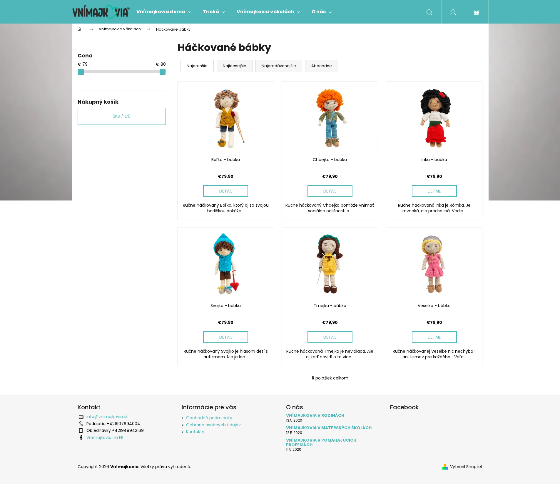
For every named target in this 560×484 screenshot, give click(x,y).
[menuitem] (164, 12)
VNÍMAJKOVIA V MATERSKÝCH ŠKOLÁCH (329, 428)
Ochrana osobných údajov (213, 425)
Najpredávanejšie (279, 66)
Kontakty (195, 432)
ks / (122, 116)
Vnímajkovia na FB (104, 437)
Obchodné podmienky (209, 418)
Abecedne (321, 66)
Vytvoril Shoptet (466, 467)
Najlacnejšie (234, 66)
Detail (225, 191)
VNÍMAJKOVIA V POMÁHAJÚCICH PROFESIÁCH (321, 442)
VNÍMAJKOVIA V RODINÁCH (315, 415)
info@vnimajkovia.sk (107, 417)
